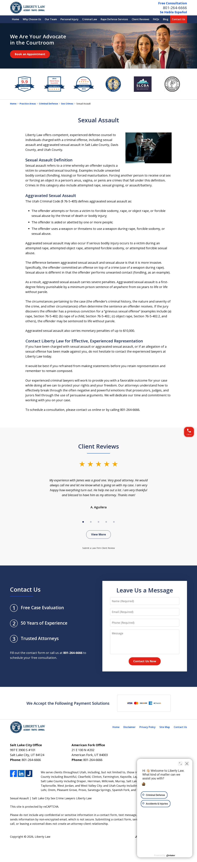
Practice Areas (28, 103)
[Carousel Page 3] (98, 522)
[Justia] (28, 773)
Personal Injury (69, 19)
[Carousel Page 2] (91, 522)
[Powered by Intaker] (170, 855)
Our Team (51, 19)
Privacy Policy (147, 727)
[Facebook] (13, 773)
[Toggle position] (180, 763)
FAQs (156, 19)
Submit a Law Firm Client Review (98, 548)
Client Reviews (140, 19)
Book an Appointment (30, 54)
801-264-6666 (175, 7)
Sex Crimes (67, 103)
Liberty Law (42, 836)
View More (98, 534)
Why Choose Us (32, 19)
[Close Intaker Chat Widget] (186, 763)
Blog (165, 19)
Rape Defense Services (114, 19)
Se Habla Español (173, 12)
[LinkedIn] (21, 773)
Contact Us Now (144, 661)
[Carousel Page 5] (114, 522)
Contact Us (178, 19)
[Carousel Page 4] (106, 522)
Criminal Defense (48, 103)
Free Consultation (172, 3)
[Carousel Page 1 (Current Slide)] (83, 522)
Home (15, 19)
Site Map (164, 727)
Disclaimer (129, 727)
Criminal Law (89, 19)
